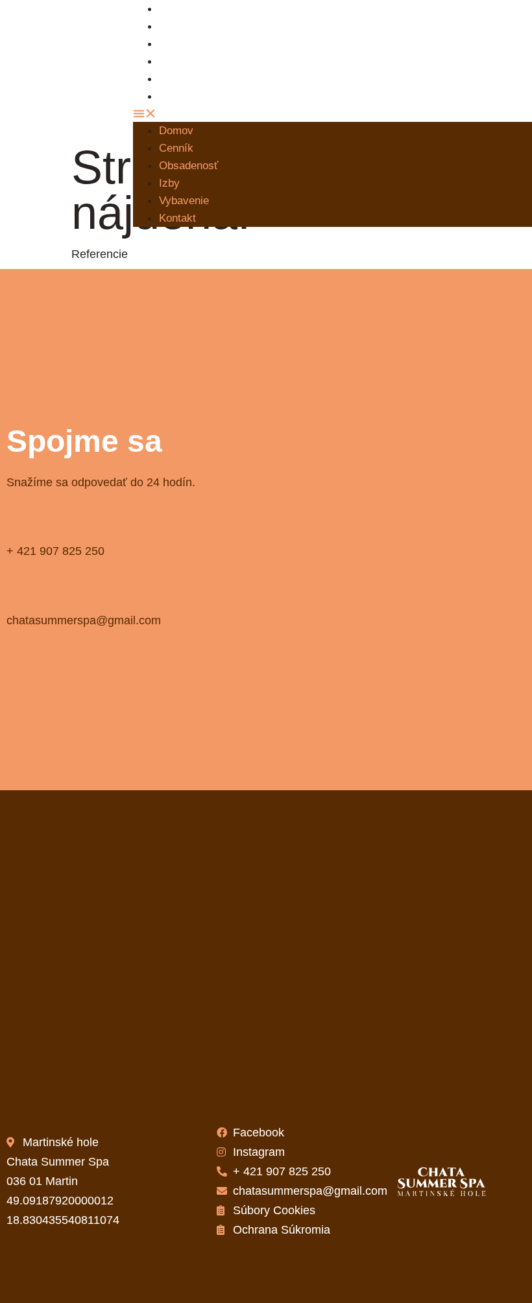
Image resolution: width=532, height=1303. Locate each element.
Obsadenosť (198, 44)
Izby (169, 183)
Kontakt (187, 96)
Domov (176, 130)
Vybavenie (184, 200)
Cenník (176, 148)
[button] (259, 113)
